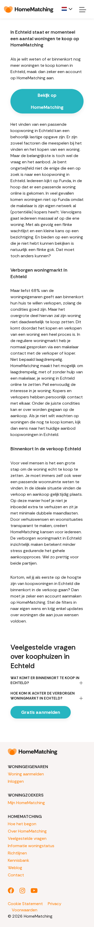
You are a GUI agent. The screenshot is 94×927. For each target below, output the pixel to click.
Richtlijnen (17, 853)
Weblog (15, 867)
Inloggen (16, 781)
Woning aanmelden (26, 774)
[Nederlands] (67, 9)
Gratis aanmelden (40, 712)
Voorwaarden (24, 910)
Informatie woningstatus (31, 845)
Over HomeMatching (27, 831)
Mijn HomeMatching (26, 802)
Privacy (54, 903)
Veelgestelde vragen (27, 838)
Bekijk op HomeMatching (47, 101)
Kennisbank (18, 860)
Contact (16, 875)
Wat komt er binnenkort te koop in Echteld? (44, 680)
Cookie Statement (25, 903)
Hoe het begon (22, 824)
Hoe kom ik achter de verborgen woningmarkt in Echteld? (42, 696)
